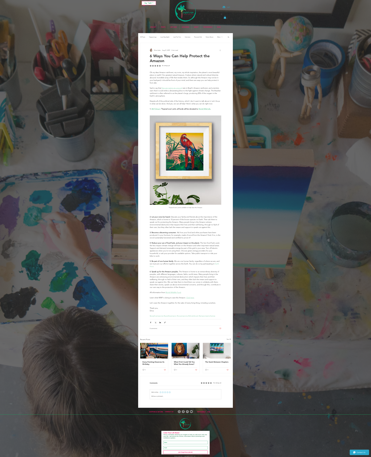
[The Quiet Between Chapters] (217, 351)
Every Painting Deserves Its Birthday (153, 363)
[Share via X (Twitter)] (155, 322)
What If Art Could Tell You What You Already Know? (184, 363)
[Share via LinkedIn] (160, 322)
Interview (187, 37)
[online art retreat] (186, 351)
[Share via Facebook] (151, 322)
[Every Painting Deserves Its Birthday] (154, 351)
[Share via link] (165, 322)
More (218, 37)
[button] (225, 17)
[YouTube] (191, 411)
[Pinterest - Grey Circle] (187, 411)
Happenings (153, 37)
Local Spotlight (164, 37)
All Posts (142, 37)
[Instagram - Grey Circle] (179, 411)
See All (229, 339)
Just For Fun (177, 37)
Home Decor (209, 37)
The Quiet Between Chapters (216, 362)
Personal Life (198, 37)
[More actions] (220, 50)
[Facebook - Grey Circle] (183, 411)
